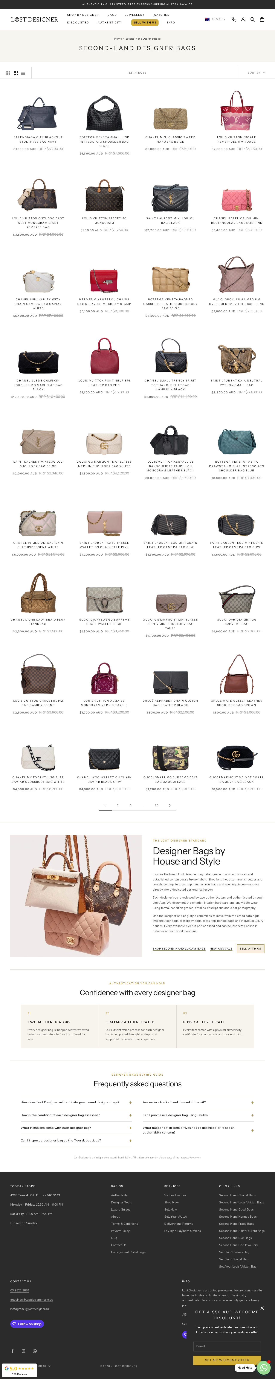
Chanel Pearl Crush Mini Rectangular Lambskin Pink (237, 220)
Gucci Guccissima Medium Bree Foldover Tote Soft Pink (236, 301)
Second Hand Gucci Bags (236, 1210)
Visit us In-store (175, 1195)
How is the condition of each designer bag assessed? (60, 1115)
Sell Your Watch (175, 1217)
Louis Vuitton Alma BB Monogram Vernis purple (104, 703)
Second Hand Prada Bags (236, 1224)
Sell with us (250, 948)
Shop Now (171, 1202)
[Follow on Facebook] (12, 1351)
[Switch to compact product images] (23, 73)
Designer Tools (121, 1202)
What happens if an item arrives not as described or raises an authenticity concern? (189, 1130)
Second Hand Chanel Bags (237, 1195)
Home (118, 38)
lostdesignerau (38, 1309)
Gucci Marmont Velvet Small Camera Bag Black (236, 779)
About (115, 1217)
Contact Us (118, 1245)
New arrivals (221, 948)
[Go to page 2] (169, 805)
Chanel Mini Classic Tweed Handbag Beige (170, 139)
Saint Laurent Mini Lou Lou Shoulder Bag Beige (38, 464)
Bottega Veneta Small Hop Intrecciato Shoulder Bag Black (104, 142)
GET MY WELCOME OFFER (227, 1360)
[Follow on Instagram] (23, 1351)
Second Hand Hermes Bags (238, 1217)
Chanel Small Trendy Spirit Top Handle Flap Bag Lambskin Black (170, 385)
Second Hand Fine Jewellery (238, 1245)
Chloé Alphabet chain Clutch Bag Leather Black (170, 703)
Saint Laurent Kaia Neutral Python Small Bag (237, 382)
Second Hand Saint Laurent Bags (242, 1231)
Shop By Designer (83, 14)
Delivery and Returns (178, 1224)
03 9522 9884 (19, 1290)
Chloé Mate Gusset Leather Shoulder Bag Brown (237, 703)
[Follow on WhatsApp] (35, 1351)
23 (157, 805)
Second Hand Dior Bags (235, 1238)
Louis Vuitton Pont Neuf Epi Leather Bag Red (104, 382)
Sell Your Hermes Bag (234, 1252)
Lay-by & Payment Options (182, 1231)
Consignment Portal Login (128, 1252)
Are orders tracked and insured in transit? (174, 1102)
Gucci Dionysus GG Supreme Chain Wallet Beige (104, 621)
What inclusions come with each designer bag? (56, 1128)
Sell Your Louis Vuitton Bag (238, 1267)
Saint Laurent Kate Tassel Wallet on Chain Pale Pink (104, 545)
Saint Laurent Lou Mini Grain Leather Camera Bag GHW (236, 545)
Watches (161, 14)
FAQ (114, 1238)
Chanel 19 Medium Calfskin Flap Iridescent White (38, 545)
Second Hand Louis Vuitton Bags (241, 1202)
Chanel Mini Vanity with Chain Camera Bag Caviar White (38, 304)
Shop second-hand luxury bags (179, 948)
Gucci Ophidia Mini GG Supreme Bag (237, 621)
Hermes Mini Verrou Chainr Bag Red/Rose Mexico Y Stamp (104, 301)
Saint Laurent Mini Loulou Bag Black (170, 220)
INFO (171, 22)
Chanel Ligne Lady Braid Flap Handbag (38, 621)
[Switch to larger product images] (8, 73)
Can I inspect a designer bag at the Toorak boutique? (61, 1140)
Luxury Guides (120, 1210)
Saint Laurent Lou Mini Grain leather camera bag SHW (170, 545)
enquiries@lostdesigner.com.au (31, 1300)
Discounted (78, 22)
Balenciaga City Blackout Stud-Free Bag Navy (38, 139)
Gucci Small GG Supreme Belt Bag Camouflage (171, 779)
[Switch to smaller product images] (16, 73)
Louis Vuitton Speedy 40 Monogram (104, 220)
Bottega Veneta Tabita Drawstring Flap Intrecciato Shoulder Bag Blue (236, 466)
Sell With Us (145, 22)
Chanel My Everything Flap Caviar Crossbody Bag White (38, 779)
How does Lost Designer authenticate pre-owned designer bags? (70, 1102)
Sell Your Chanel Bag (233, 1259)
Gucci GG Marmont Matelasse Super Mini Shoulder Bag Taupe (170, 624)
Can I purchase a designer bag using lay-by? (175, 1115)
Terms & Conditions (124, 1224)
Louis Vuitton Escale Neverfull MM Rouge (236, 139)
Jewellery (135, 14)
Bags (112, 14)
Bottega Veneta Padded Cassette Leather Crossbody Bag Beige (170, 304)
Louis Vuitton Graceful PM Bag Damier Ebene (38, 703)
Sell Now (170, 1210)
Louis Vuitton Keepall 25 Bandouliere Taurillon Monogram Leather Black (171, 466)
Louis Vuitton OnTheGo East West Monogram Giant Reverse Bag (38, 223)
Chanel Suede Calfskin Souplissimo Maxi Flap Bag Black (38, 385)
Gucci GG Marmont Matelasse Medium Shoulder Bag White (104, 464)
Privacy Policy (120, 1231)
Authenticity (110, 22)
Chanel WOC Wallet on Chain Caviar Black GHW (104, 779)
